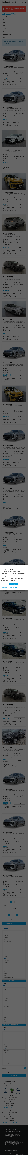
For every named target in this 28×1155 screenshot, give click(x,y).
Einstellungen (23, 584)
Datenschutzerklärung (6, 587)
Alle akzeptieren (13, 584)
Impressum (16, 587)
